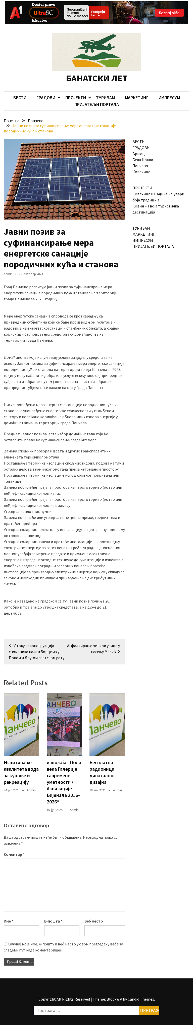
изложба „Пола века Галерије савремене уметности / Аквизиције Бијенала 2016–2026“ (64, 782)
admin (8, 274)
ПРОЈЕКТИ (75, 97)
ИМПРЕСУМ (169, 97)
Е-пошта (53, 921)
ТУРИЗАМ (105, 97)
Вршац (138, 153)
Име (8, 921)
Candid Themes (141, 999)
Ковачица (141, 171)
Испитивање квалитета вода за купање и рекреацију (21, 772)
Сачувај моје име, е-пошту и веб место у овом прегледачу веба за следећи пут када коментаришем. (63, 946)
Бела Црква (142, 159)
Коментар (14, 854)
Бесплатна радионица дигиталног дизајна (102, 772)
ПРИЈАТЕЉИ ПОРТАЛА (96, 104)
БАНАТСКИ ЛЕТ (96, 78)
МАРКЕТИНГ (137, 97)
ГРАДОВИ (45, 97)
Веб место (93, 921)
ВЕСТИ (19, 97)
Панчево (140, 165)
